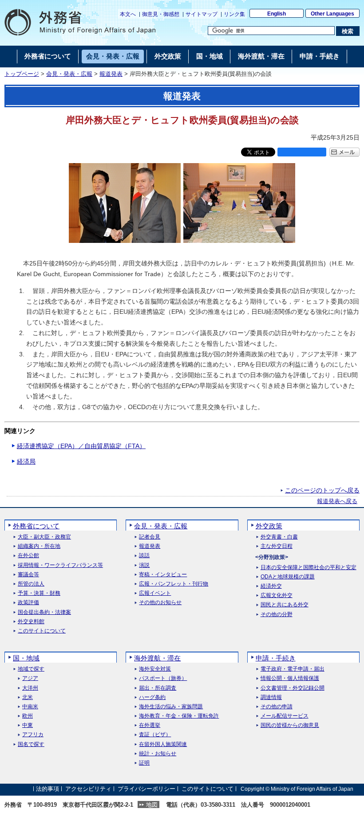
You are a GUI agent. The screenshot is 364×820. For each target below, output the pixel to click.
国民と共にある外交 (285, 605)
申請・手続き (276, 658)
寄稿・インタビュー (163, 575)
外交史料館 (31, 622)
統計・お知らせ (157, 754)
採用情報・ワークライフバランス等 (60, 565)
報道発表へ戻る (337, 501)
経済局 (26, 461)
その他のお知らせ (160, 602)
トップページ (21, 74)
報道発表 (111, 74)
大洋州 (30, 688)
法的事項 (47, 788)
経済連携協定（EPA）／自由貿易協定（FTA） (81, 445)
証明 (144, 763)
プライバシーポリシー (146, 788)
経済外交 (271, 586)
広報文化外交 (277, 595)
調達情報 (271, 697)
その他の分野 (277, 614)
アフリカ (33, 735)
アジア (30, 678)
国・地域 (26, 658)
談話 (144, 555)
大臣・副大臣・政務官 (44, 537)
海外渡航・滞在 (157, 658)
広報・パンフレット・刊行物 (173, 584)
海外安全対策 (155, 669)
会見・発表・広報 (69, 74)
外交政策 (269, 526)
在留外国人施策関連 (163, 744)
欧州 (27, 716)
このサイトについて (42, 631)
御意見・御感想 (160, 14)
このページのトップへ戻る (322, 490)
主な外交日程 (277, 546)
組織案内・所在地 (39, 546)
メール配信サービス (285, 716)
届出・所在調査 (157, 688)
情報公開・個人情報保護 (290, 678)
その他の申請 (277, 707)
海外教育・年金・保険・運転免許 (179, 716)
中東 (27, 725)
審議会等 (28, 575)
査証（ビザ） (155, 735)
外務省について (36, 526)
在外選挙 (149, 725)
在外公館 (28, 555)
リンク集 (234, 14)
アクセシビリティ (88, 788)
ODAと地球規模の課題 (288, 577)
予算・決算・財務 (39, 593)
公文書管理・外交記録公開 (292, 688)
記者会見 (149, 537)
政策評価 (28, 602)
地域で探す (31, 669)
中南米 (30, 707)
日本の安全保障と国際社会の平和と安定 (308, 567)
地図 (152, 804)
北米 (27, 697)
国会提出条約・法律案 (44, 612)
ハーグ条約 (152, 697)
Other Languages (332, 14)
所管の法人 (31, 584)
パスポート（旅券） (163, 678)
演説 (144, 565)
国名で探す (31, 744)
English (276, 14)
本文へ (128, 14)
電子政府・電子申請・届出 (292, 669)
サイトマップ (202, 14)
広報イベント (155, 593)
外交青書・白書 (279, 537)
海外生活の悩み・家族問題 (171, 707)
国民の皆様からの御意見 (290, 725)
